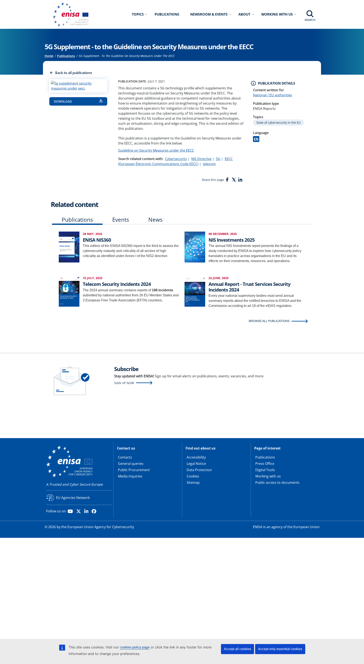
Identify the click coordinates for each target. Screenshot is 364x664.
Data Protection (199, 470)
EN (256, 139)
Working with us (268, 476)
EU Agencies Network (73, 497)
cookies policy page (135, 647)
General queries (130, 463)
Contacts (125, 457)
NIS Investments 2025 (232, 240)
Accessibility (196, 457)
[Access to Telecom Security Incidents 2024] (69, 291)
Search (310, 20)
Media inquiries (130, 476)
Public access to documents (277, 482)
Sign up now (124, 383)
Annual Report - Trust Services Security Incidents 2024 (249, 287)
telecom (209, 164)
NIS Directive (201, 158)
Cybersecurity (176, 158)
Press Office (264, 463)
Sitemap (193, 482)
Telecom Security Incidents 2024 (117, 284)
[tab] (77, 220)
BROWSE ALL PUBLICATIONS (269, 321)
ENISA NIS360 (97, 240)
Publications (167, 14)
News (155, 219)
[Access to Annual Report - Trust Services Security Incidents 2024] (195, 291)
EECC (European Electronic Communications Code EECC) (175, 161)
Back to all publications (73, 72)
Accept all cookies (237, 649)
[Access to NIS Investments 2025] (195, 247)
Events (120, 219)
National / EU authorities (272, 95)
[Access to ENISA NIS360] (69, 247)
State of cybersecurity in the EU (278, 123)
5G (218, 158)
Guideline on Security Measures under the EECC (156, 150)
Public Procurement (134, 470)
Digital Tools (265, 470)
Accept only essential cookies (280, 649)
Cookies (193, 476)
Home (49, 56)
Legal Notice (196, 463)
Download (63, 101)
